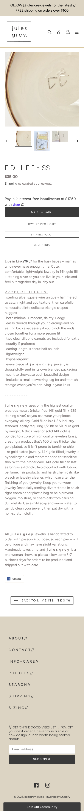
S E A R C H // (19, 685)
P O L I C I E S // (21, 673)
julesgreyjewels (34, 796)
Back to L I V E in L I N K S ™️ (45, 600)
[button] (42, 806)
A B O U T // (18, 638)
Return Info (42, 245)
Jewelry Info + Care (42, 224)
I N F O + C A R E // (23, 661)
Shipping (11, 183)
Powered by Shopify (57, 796)
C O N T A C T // (21, 650)
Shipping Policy (42, 234)
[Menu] (76, 31)
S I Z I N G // (18, 708)
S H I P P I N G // (21, 696)
